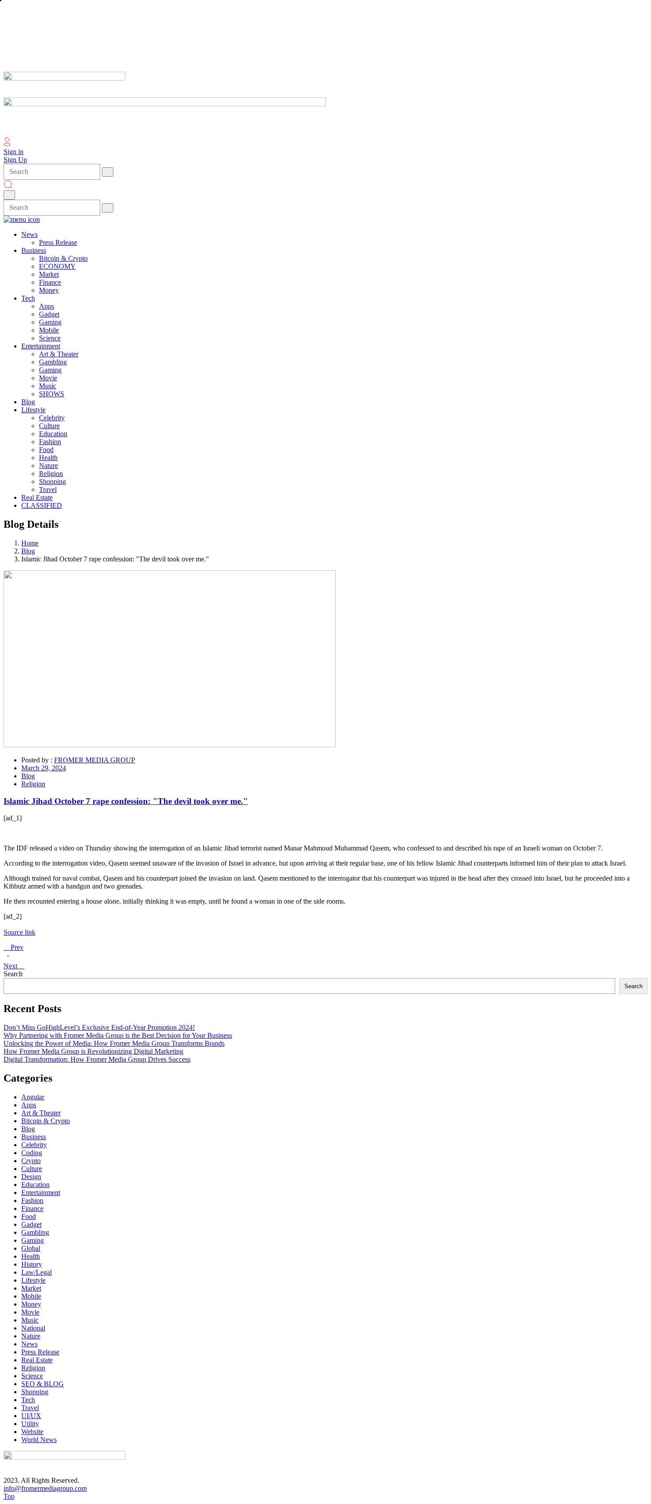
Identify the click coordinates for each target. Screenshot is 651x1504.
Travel (30, 1407)
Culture (31, 1168)
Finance (32, 1208)
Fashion (32, 1200)
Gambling (35, 1232)
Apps (28, 1105)
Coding (31, 1152)
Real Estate (37, 1360)
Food (28, 1216)
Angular (32, 1097)
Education (35, 1184)
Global (30, 1248)
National (33, 1328)
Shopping (34, 1392)
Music (30, 1320)
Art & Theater (41, 1113)
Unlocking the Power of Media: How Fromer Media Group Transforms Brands (114, 1043)
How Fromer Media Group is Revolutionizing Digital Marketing (93, 1051)
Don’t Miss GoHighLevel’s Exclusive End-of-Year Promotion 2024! (99, 1027)
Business (33, 1137)
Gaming (32, 1240)
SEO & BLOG (42, 1384)
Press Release (40, 1352)
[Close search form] (9, 195)
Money (31, 1304)
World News (39, 1439)
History (31, 1264)
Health (30, 1256)
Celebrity (34, 1144)
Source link (19, 932)
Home (30, 543)
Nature (30, 1336)
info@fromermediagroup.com (45, 1488)
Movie (30, 1312)
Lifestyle (33, 1280)
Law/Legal (36, 1272)
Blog (28, 551)
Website (32, 1431)
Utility (30, 1423)
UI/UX (31, 1415)
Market (31, 1288)
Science (32, 1376)
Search (13, 974)
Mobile (31, 1296)
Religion (33, 784)
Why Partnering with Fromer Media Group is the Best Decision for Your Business (118, 1035)
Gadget (31, 1224)
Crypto (31, 1160)
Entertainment (40, 1192)
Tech (28, 1399)
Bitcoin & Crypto (45, 1121)
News (29, 1344)
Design (31, 1176)
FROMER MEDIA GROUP (94, 760)
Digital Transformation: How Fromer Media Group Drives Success (97, 1059)
